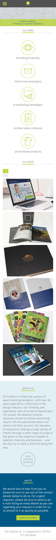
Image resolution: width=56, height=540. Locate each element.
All (6, 171)
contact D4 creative (28, 517)
